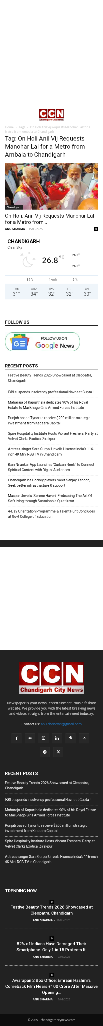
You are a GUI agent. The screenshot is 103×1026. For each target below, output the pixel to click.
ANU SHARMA (15, 229)
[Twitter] (58, 752)
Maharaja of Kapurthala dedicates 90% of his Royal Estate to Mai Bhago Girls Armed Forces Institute (48, 405)
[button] (8, 115)
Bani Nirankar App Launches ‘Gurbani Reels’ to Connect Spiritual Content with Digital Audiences (51, 467)
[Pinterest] (71, 738)
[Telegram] (45, 752)
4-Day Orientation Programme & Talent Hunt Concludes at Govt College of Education (51, 514)
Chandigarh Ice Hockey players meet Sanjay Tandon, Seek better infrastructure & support (49, 482)
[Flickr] (30, 738)
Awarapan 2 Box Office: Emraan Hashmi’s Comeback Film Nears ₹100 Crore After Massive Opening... (51, 986)
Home (9, 127)
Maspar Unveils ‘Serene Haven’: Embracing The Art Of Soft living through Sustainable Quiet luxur (50, 498)
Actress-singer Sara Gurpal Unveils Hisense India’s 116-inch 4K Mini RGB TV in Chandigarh (51, 451)
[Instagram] (43, 738)
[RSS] (84, 738)
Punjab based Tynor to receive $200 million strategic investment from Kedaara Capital (49, 420)
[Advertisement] (51, 54)
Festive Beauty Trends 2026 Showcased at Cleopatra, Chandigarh (50, 377)
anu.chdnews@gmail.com (61, 724)
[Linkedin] (57, 738)
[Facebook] (17, 738)
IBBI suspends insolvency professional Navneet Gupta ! (51, 392)
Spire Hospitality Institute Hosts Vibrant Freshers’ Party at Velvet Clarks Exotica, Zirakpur (53, 436)
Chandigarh (14, 207)
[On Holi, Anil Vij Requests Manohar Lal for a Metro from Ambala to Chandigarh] (51, 186)
